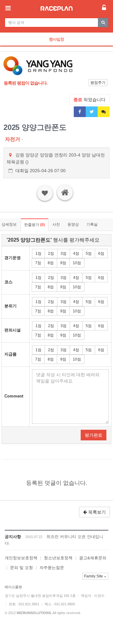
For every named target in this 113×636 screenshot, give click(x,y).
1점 (38, 253)
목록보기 (96, 512)
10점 (77, 263)
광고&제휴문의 (92, 558)
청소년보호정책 (58, 558)
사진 (56, 224)
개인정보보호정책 (21, 558)
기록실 (92, 224)
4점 (76, 253)
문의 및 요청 (21, 567)
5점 (89, 253)
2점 (51, 253)
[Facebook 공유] (80, 111)
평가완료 (93, 435)
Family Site (94, 576)
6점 (101, 253)
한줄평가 (34, 225)
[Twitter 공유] (92, 111)
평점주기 (97, 82)
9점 (63, 263)
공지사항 (13, 536)
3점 (64, 253)
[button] (11, 65)
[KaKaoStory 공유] (104, 111)
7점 (38, 263)
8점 (51, 263)
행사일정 (56, 39)
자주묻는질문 (52, 567)
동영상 (73, 224)
